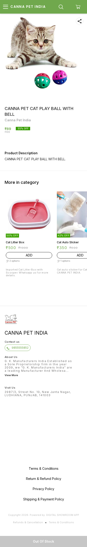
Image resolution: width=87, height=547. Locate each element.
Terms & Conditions (61, 522)
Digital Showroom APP (62, 515)
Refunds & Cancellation (28, 522)
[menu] (5, 6)
